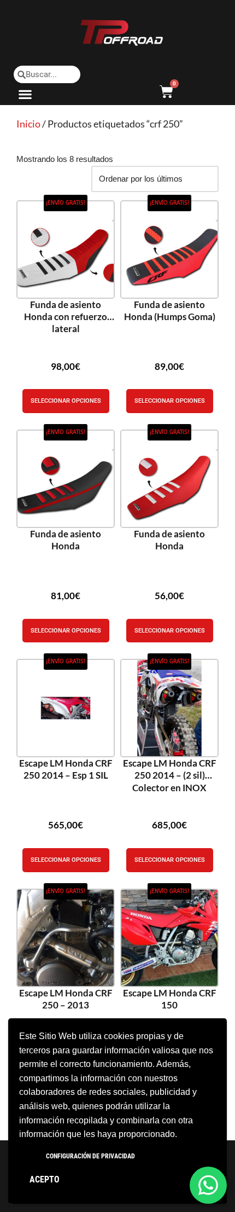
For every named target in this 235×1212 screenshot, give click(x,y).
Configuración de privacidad (90, 1156)
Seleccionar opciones (66, 400)
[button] (25, 94)
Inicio (28, 124)
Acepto (45, 1179)
